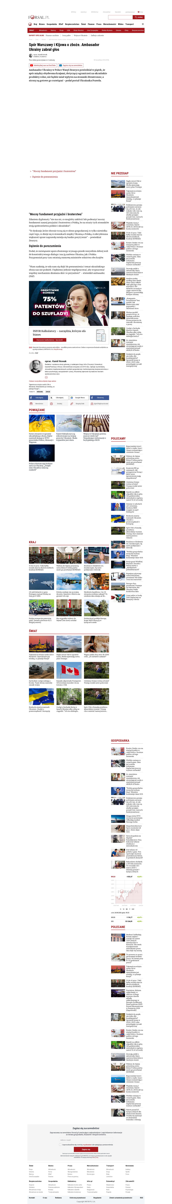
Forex (127, 1174)
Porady (128, 1192)
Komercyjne (90, 1174)
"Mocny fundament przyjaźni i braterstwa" (54, 171)
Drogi (108, 1172)
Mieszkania (90, 1172)
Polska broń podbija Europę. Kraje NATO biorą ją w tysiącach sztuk (95, 620)
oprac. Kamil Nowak (40, 55)
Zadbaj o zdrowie (97, 35)
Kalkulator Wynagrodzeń (75, 1187)
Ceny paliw (66, 35)
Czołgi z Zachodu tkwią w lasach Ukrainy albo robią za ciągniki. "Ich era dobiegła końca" (67, 709)
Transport (110, 1166)
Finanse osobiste (52, 35)
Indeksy (128, 1169)
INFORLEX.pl (94, 12)
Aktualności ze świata (36, 1192)
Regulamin (97, 1198)
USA (68, 30)
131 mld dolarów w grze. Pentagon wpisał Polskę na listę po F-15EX (40, 594)
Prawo (89, 1185)
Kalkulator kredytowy (74, 1192)
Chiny (126, 30)
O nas (45, 1198)
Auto (107, 1189)
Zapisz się (86, 1149)
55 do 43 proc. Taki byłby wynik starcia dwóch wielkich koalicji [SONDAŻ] (41, 568)
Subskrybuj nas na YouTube (45, 65)
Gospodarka (53, 1181)
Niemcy (53, 30)
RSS (141, 1198)
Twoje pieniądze (53, 1192)
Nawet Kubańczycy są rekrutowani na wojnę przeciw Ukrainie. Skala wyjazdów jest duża (66, 437)
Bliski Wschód (79, 30)
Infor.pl (89, 1181)
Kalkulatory (72, 1181)
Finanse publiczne (54, 1187)
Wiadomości (110, 1185)
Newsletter (118, 12)
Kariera (70, 1174)
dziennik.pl (83, 12)
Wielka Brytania (107, 30)
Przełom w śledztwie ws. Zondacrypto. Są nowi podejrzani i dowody (94, 568)
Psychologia (129, 1189)
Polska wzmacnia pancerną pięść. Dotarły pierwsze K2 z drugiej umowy (40, 620)
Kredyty (50, 1189)
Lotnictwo (109, 1176)
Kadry (89, 1187)
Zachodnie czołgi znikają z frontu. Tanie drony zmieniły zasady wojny (40, 683)
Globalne (32, 1187)
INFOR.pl (73, 12)
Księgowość (90, 1189)
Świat (31, 30)
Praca (70, 1166)
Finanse (50, 1176)
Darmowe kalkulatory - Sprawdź (50, 340)
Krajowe (31, 1185)
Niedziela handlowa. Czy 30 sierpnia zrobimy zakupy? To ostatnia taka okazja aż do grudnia (95, 594)
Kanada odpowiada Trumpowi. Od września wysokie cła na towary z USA (68, 683)
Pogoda (108, 1192)
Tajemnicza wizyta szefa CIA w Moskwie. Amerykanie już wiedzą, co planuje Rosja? (42, 387)
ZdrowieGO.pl (106, 12)
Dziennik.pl (110, 1181)
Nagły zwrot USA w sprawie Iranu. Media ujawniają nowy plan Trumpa (68, 657)
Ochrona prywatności (78, 1198)
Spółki (127, 1172)
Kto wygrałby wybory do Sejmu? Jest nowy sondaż (66, 619)
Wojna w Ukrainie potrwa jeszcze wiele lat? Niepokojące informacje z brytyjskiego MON (94, 437)
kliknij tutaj (95, 1157)
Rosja (61, 30)
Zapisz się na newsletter (72, 65)
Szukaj (140, 17)
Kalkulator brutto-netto (75, 1185)
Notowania (130, 1166)
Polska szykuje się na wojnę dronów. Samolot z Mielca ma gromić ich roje (68, 594)
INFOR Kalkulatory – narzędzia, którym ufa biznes (59, 333)
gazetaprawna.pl (130, 12)
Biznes (50, 1166)
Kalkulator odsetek (73, 1189)
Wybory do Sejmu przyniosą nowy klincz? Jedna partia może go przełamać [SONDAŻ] (68, 568)
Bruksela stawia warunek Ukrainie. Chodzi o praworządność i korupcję (39, 709)
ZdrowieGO (130, 1181)
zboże (48, 392)
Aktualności (43, 30)
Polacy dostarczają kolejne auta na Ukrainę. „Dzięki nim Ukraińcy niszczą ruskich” (40, 467)
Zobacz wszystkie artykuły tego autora (42, 381)
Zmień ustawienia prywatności (120, 1198)
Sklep (141, 12)
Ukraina (118, 30)
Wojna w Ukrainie (80, 35)
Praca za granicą (73, 1176)
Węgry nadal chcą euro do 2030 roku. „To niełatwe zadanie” (96, 656)
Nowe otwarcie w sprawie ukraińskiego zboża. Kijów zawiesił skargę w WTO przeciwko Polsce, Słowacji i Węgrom (41, 438)
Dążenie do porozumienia (45, 177)
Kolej (107, 1174)
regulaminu (87, 1145)
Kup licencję (58, 349)
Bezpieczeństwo (138, 30)
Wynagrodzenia (73, 1172)
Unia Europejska (92, 30)
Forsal (30, 39)
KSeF (50, 1174)
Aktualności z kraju (35, 1189)
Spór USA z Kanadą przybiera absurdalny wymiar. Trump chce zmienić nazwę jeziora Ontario (95, 709)
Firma (50, 1172)
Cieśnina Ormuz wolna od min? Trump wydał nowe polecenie (96, 682)
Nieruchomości (92, 1166)
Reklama (58, 1198)
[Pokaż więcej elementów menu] (143, 24)
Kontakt (32, 1198)
